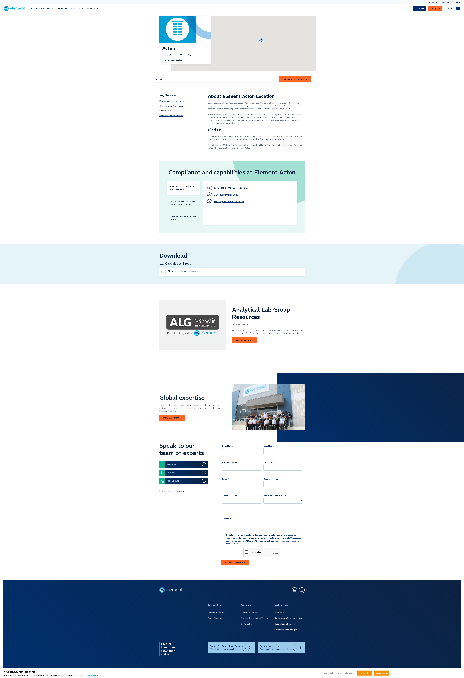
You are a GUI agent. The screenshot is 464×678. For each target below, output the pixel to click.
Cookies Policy (92, 675)
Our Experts (62, 8)
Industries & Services (40, 8)
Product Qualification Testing (254, 618)
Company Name (229, 462)
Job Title (267, 462)
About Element (215, 618)
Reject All (364, 673)
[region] (232, 673)
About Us (91, 8)
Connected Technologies (285, 629)
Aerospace (279, 612)
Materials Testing (249, 612)
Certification (247, 624)
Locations (419, 8)
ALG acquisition (247, 106)
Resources (76, 8)
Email (224, 479)
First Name (227, 446)
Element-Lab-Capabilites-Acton (183, 271)
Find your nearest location (171, 491)
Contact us (435, 8)
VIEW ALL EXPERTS (172, 418)
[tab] (183, 188)
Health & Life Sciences (284, 624)
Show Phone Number (173, 60)
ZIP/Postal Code (230, 495)
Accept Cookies (381, 673)
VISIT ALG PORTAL (244, 340)
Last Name (268, 446)
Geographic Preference (274, 495)
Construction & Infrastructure (288, 618)
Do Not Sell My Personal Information (339, 673)
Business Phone (270, 479)
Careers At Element (217, 612)
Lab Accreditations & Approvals (439, 2)
